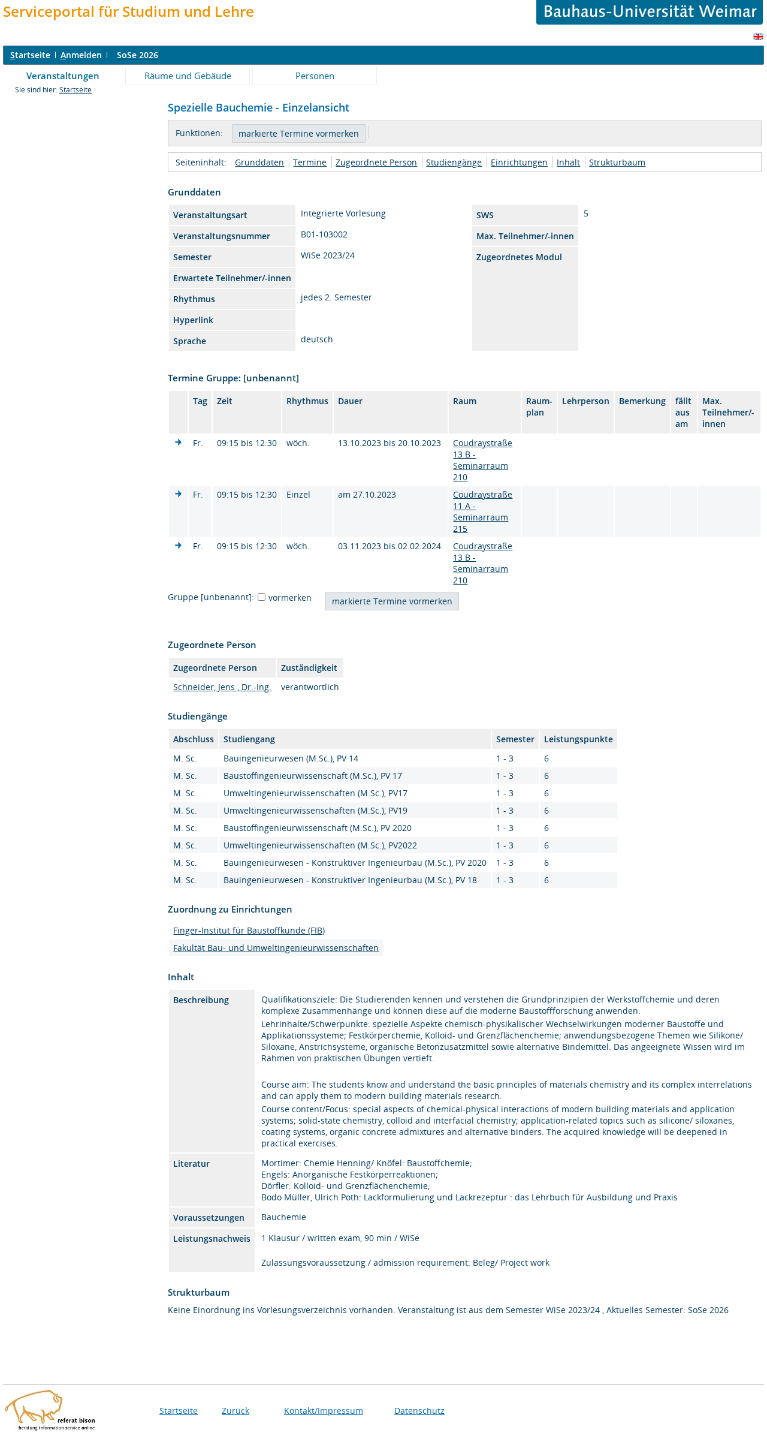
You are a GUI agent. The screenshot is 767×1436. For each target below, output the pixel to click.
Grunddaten (259, 162)
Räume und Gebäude (187, 76)
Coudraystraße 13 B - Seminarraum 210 (482, 460)
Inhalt (568, 162)
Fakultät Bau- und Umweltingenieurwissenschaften (276, 947)
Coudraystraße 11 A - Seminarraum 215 (482, 511)
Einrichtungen (519, 162)
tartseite (30, 55)
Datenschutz (419, 1410)
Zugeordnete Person (376, 162)
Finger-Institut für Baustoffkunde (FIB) (249, 930)
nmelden (81, 55)
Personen (314, 76)
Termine (310, 162)
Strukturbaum (617, 162)
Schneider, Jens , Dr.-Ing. (222, 687)
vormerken (290, 597)
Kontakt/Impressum (323, 1410)
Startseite (75, 89)
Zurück (235, 1410)
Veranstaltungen (62, 76)
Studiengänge (454, 162)
